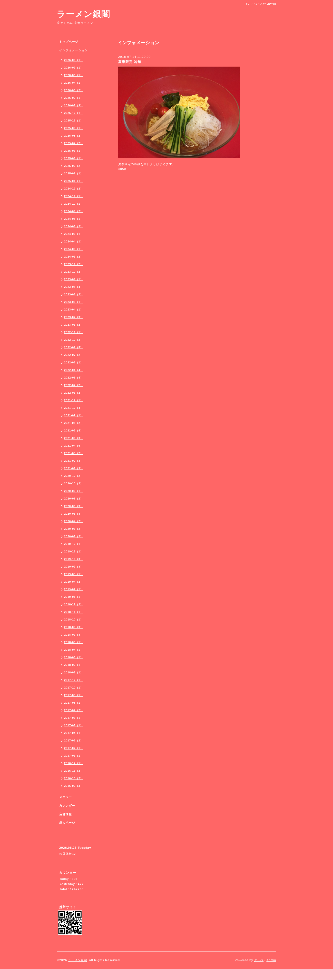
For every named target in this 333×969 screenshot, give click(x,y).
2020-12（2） (73, 475)
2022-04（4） (73, 370)
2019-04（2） (73, 581)
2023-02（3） (73, 317)
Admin (271, 960)
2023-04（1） (73, 309)
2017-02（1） (73, 748)
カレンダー (67, 805)
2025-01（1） (73, 181)
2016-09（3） (73, 785)
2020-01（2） (73, 536)
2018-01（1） (73, 672)
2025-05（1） (73, 158)
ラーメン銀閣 (83, 14)
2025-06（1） (73, 150)
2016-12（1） (73, 763)
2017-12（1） (73, 680)
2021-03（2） (73, 453)
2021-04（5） (73, 445)
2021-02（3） (73, 460)
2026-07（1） (73, 67)
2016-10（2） (73, 778)
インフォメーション (73, 50)
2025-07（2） (73, 143)
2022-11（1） (73, 332)
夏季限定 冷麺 (129, 62)
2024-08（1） (73, 218)
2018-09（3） (73, 627)
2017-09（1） (73, 695)
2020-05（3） (73, 513)
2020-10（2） (73, 483)
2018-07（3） (73, 634)
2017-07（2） (73, 710)
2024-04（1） (73, 241)
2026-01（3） (73, 105)
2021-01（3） (73, 468)
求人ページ (67, 822)
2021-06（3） (73, 438)
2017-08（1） (73, 702)
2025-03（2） (73, 165)
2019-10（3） (73, 559)
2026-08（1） (73, 60)
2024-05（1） (73, 233)
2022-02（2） (73, 385)
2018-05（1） (73, 642)
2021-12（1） (73, 400)
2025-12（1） (73, 112)
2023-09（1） (73, 279)
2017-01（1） (73, 755)
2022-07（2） (73, 354)
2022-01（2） (73, 392)
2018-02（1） (73, 664)
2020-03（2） (73, 528)
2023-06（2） (73, 294)
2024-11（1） (73, 196)
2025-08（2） (73, 135)
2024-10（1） (73, 203)
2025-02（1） (73, 173)
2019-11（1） (73, 551)
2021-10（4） (73, 407)
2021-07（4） (73, 430)
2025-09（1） (73, 128)
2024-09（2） (73, 211)
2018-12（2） (73, 604)
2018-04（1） (73, 649)
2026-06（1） (73, 75)
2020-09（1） (73, 490)
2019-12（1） (73, 543)
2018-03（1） (73, 657)
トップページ (68, 41)
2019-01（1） (73, 596)
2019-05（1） (73, 574)
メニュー (65, 797)
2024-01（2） (73, 256)
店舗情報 (65, 814)
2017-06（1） (73, 717)
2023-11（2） (73, 264)
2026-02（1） (73, 97)
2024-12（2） (73, 188)
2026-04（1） (73, 82)
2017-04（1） (73, 732)
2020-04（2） (73, 521)
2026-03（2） (73, 90)
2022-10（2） (73, 339)
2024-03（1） (73, 249)
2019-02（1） (73, 589)
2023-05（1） (73, 301)
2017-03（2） (73, 740)
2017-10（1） (73, 687)
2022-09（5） (73, 347)
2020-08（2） (73, 498)
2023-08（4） (73, 286)
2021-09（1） (73, 415)
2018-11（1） (73, 611)
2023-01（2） (73, 324)
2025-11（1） (73, 120)
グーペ (259, 960)
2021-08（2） (73, 422)
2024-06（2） (73, 226)
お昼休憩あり (68, 854)
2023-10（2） (73, 271)
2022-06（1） (73, 362)
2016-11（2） (73, 770)
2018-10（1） (73, 619)
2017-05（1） (73, 725)
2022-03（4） (73, 377)
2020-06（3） (73, 506)
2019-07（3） (73, 566)
